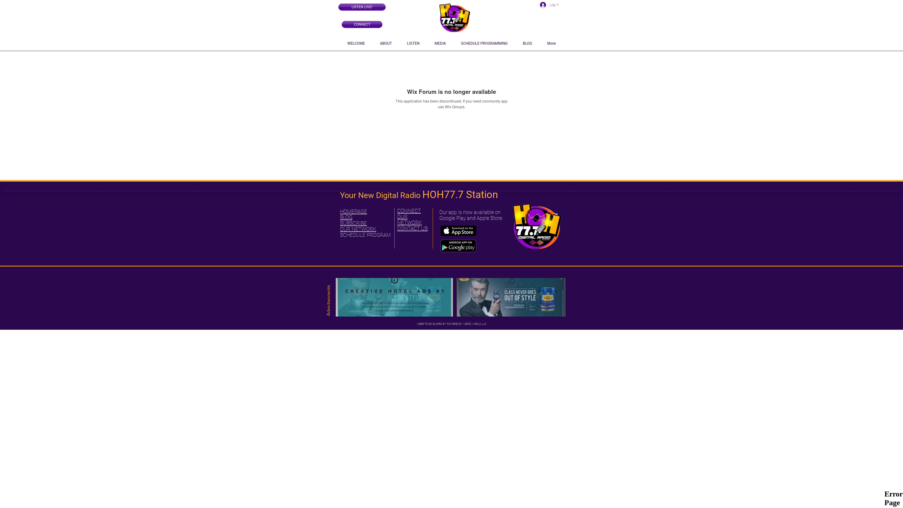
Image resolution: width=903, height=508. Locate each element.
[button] (362, 7)
